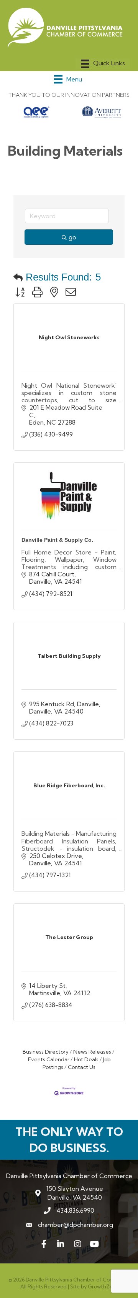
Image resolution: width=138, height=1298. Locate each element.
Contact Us (81, 1067)
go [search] (72, 237)
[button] (18, 277)
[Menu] (103, 63)
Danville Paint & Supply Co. (57, 540)
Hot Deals (86, 1059)
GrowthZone (103, 1286)
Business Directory (46, 1052)
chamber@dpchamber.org (75, 1224)
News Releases (92, 1052)
